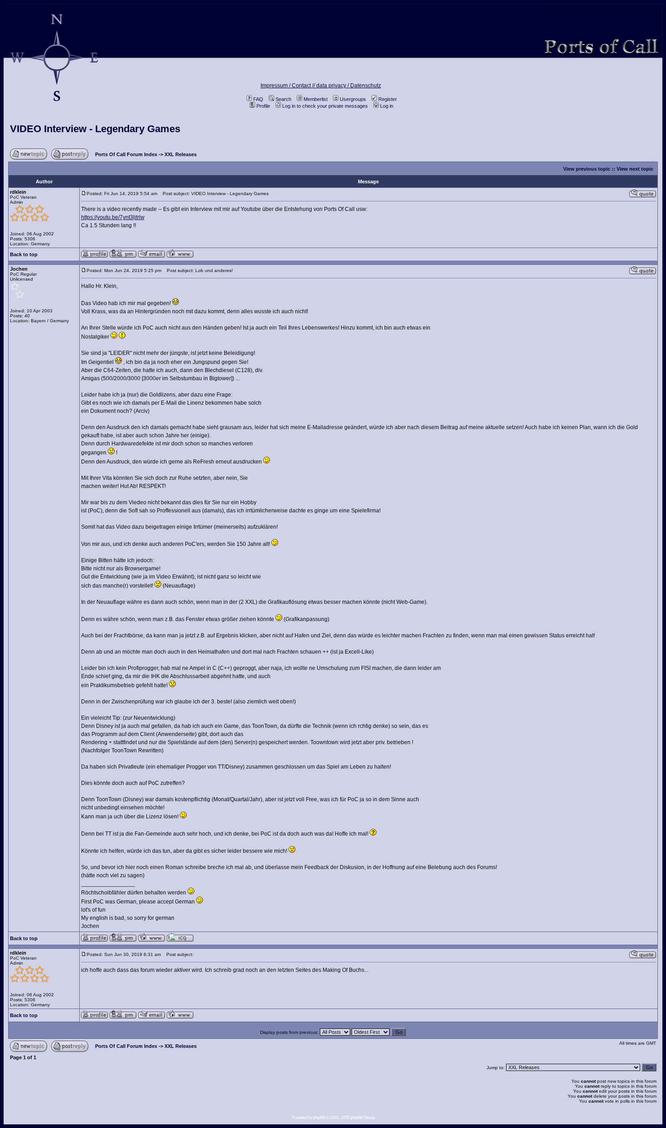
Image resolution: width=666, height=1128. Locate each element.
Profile (263, 106)
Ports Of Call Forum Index (126, 154)
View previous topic (586, 169)
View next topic (635, 169)
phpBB (319, 1117)
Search (283, 99)
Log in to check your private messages (325, 106)
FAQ (258, 99)
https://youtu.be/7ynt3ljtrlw (113, 217)
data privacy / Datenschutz (348, 85)
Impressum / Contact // (288, 85)
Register (387, 99)
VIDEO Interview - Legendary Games (95, 128)
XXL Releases (180, 154)
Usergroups (353, 99)
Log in (386, 106)
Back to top (24, 254)
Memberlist (316, 99)
